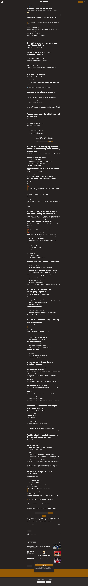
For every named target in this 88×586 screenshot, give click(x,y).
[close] (53, 551)
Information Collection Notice (44, 568)
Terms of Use (48, 567)
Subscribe (44, 565)
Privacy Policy (51, 568)
